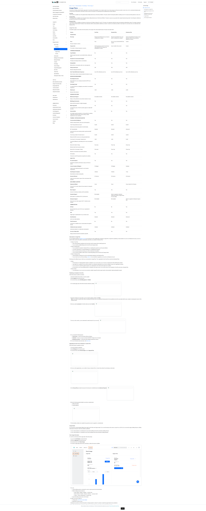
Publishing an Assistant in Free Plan (149, 11)
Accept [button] (123, 508)
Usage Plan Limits (147, 7)
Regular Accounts (83, 238)
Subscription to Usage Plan (148, 9)
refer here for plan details (82, 499)
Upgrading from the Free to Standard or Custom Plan (148, 14)
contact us (89, 256)
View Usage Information (148, 17)
